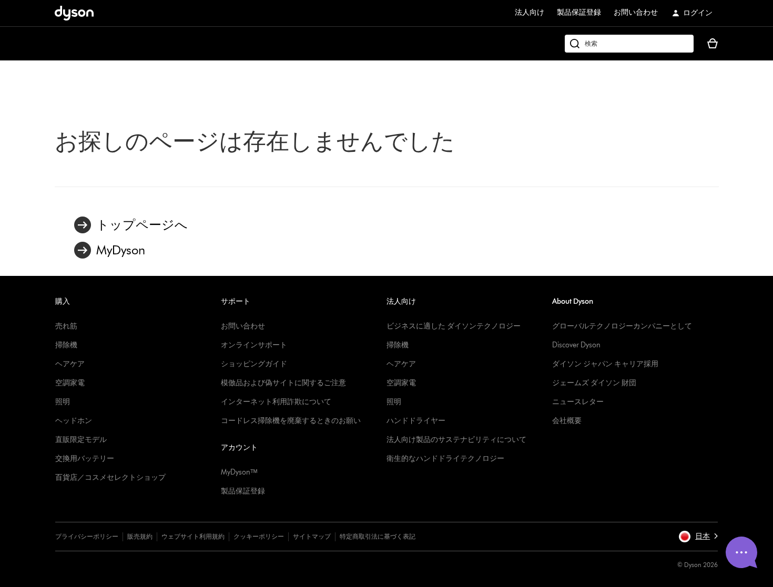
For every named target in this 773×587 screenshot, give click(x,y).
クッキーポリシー (258, 536)
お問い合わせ (636, 12)
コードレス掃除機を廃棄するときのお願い (291, 420)
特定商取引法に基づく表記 (377, 536)
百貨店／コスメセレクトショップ (110, 477)
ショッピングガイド (254, 363)
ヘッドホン (73, 420)
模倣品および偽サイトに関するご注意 (283, 382)
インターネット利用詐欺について (276, 401)
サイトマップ (312, 536)
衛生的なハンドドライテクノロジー (445, 458)
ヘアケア (70, 363)
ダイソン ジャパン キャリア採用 (605, 363)
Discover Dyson (576, 345)
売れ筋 (66, 326)
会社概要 (567, 420)
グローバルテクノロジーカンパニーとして (622, 326)
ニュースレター (578, 401)
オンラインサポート (254, 345)
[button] (698, 536)
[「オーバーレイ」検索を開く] (629, 44)
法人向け (529, 12)
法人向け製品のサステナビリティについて (456, 439)
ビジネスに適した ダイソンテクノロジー (454, 326)
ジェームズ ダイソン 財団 (594, 382)
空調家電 (70, 382)
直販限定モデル (81, 439)
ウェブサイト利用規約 (193, 536)
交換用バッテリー (84, 458)
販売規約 (139, 536)
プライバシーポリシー (86, 536)
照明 (62, 401)
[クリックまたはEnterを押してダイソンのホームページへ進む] (74, 13)
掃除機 (66, 345)
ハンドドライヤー (416, 420)
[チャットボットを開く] (741, 552)
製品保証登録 (579, 12)
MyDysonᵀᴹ (239, 472)
